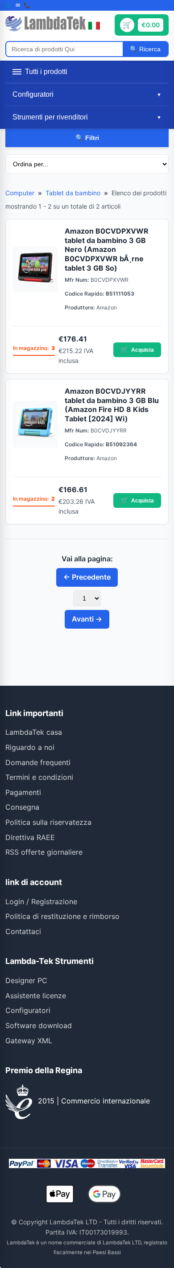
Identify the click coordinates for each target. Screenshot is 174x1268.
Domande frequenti (37, 762)
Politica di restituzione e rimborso (62, 916)
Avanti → (87, 618)
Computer (19, 193)
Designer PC (26, 980)
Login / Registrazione (41, 901)
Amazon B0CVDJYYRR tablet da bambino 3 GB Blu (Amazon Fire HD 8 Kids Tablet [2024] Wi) (112, 405)
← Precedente (87, 576)
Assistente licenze (35, 995)
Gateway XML (28, 1040)
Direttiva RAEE (30, 837)
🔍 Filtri (87, 137)
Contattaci (23, 931)
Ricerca (149, 49)
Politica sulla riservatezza (48, 822)
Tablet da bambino (73, 193)
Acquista (137, 349)
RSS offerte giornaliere (44, 852)
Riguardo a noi (29, 747)
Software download (38, 1025)
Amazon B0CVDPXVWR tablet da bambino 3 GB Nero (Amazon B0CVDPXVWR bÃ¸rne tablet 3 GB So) (107, 249)
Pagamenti (23, 792)
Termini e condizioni (39, 777)
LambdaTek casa (33, 732)
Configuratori (27, 1010)
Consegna (22, 807)
